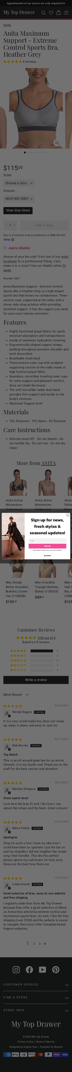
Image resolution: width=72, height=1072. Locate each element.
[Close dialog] (67, 514)
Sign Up (47, 546)
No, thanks (47, 555)
